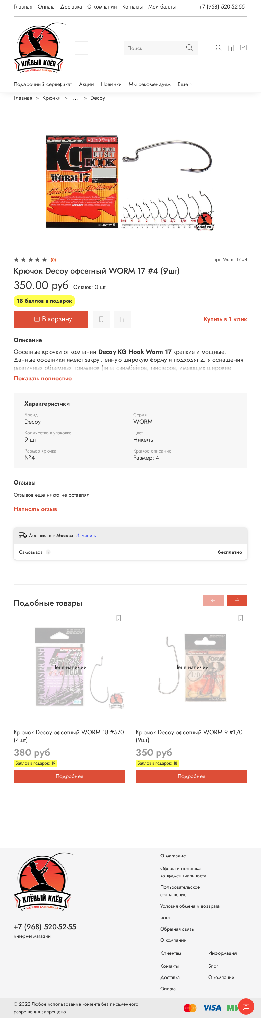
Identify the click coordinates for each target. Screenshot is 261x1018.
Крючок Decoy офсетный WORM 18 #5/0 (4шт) (69, 736)
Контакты (132, 7)
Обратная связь (177, 928)
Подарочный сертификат (43, 84)
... (75, 98)
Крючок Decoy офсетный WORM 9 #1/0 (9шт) (189, 736)
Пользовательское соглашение (180, 891)
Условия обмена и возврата (190, 906)
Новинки (111, 84)
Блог (165, 917)
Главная (23, 7)
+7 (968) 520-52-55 (222, 7)
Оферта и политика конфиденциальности (183, 872)
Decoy (97, 98)
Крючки (51, 98)
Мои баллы (162, 7)
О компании (102, 7)
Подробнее (69, 776)
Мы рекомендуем (150, 84)
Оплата (46, 7)
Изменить (85, 535)
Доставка (71, 7)
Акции (86, 84)
